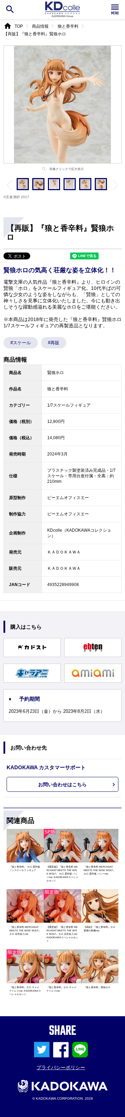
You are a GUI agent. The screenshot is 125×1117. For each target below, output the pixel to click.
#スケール (20, 342)
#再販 (53, 342)
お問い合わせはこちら (62, 784)
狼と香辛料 (68, 26)
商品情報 (40, 26)
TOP (19, 26)
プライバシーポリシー (60, 1067)
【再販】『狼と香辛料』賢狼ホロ (34, 34)
